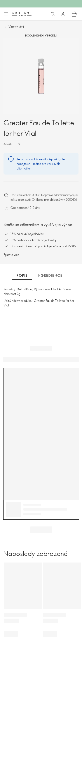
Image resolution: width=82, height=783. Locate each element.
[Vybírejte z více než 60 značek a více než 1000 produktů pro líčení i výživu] (52, 14)
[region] (41, 76)
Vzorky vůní (16, 26)
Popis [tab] (22, 275)
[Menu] (6, 14)
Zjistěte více (11, 255)
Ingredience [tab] (50, 275)
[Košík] (74, 14)
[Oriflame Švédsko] (22, 14)
